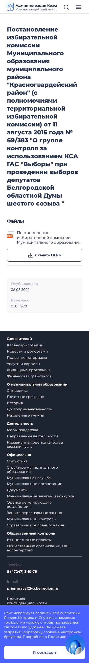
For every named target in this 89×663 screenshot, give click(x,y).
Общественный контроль (31, 533)
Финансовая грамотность (30, 376)
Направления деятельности (32, 436)
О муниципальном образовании (37, 384)
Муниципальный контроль (31, 519)
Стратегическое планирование (35, 525)
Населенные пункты (25, 415)
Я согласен (44, 652)
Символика (17, 390)
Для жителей (19, 339)
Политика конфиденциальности (27, 601)
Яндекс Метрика (19, 617)
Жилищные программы (28, 370)
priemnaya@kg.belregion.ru (32, 588)
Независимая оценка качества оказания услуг (35, 444)
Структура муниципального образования (32, 469)
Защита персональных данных (34, 513)
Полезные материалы (27, 357)
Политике (57, 636)
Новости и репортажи (27, 351)
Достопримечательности (30, 409)
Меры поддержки (23, 430)
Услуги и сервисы (23, 364)
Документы (17, 490)
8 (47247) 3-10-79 (22, 572)
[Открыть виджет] (75, 645)
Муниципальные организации (35, 484)
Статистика (17, 461)
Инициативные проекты (29, 540)
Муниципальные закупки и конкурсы (41, 496)
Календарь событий (25, 345)
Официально (19, 455)
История (15, 403)
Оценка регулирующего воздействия (29, 504)
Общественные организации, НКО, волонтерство (39, 548)
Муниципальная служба (29, 478)
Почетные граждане (25, 396)
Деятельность (20, 424)
